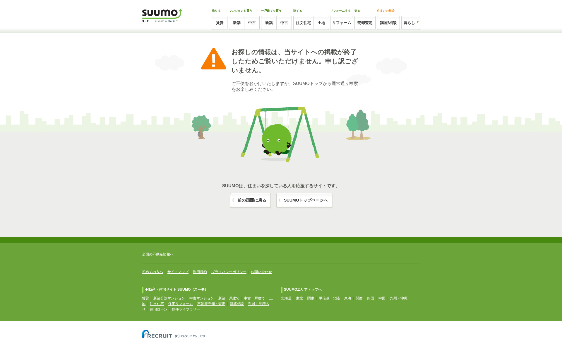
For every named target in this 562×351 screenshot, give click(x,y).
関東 (310, 298)
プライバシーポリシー (228, 272)
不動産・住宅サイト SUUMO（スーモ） (176, 289)
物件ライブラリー (186, 309)
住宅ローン (158, 309)
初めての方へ (152, 272)
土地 (321, 23)
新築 (237, 23)
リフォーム (341, 23)
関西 (359, 298)
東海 (347, 298)
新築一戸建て (228, 298)
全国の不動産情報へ (158, 254)
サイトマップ (178, 272)
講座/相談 (388, 23)
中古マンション (201, 298)
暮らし (409, 23)
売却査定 (365, 23)
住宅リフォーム (180, 304)
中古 (252, 23)
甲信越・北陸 (329, 298)
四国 (370, 298)
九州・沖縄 (398, 298)
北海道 (286, 298)
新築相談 (237, 304)
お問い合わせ (261, 272)
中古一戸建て (254, 298)
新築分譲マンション (169, 298)
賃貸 (220, 23)
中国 (381, 298)
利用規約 (200, 272)
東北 (299, 298)
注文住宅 (303, 23)
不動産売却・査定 (211, 304)
